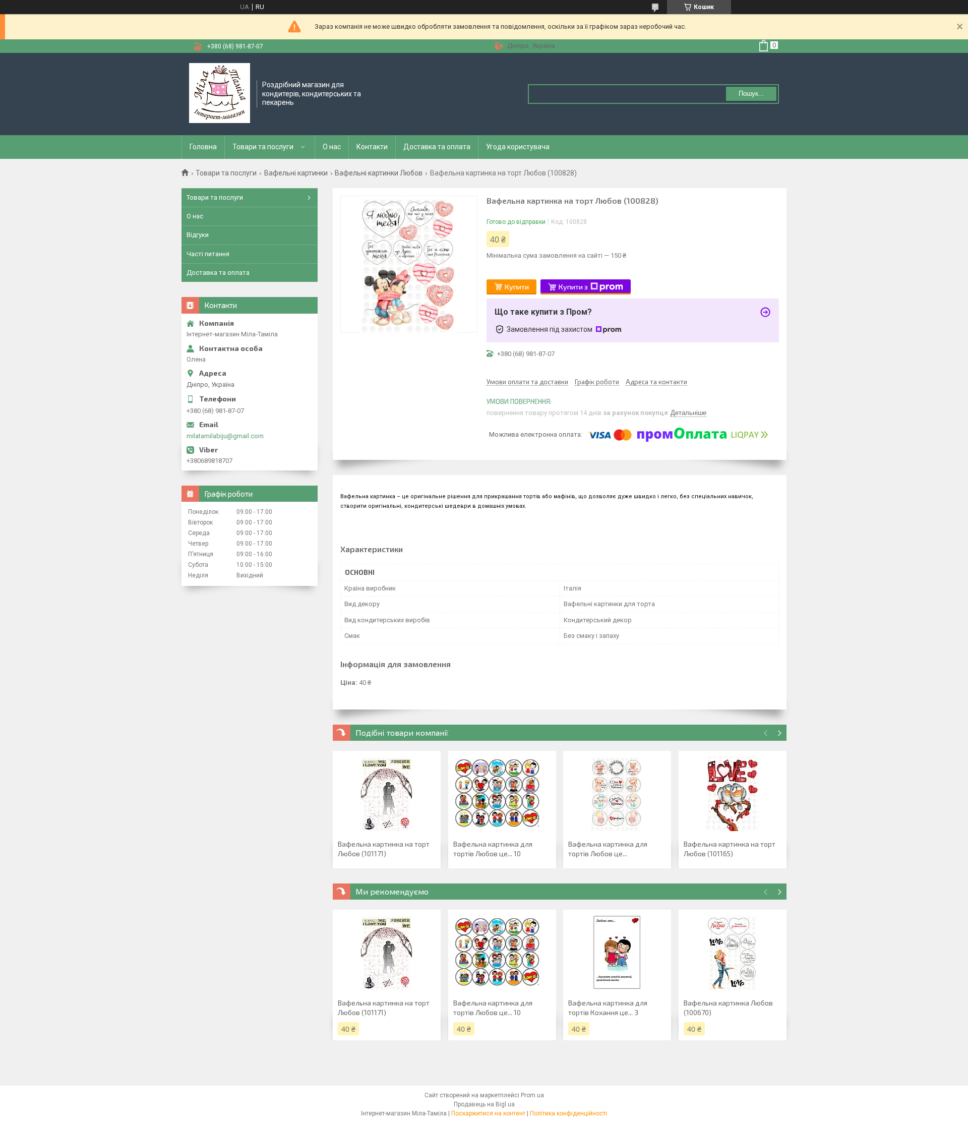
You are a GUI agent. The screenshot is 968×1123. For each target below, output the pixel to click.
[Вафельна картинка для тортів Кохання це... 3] (617, 952)
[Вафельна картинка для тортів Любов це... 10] (502, 794)
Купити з (573, 286)
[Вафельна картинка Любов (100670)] (732, 952)
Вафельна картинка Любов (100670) (728, 1007)
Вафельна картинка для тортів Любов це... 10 (492, 849)
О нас (332, 147)
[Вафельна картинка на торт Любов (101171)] (387, 794)
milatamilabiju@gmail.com (225, 436)
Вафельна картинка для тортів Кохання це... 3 (607, 1007)
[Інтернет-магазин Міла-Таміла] (219, 93)
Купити (517, 286)
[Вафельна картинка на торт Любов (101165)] (732, 794)
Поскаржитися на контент (488, 1113)
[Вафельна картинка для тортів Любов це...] (617, 794)
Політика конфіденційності (568, 1113)
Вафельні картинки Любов (378, 173)
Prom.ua (532, 1095)
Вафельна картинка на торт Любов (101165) (729, 849)
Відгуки (198, 235)
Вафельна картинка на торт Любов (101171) (384, 849)
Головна (203, 147)
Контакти (372, 147)
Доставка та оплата (436, 147)
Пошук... (751, 93)
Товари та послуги (262, 147)
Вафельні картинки (296, 173)
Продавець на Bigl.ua (484, 1104)
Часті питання (208, 254)
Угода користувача (518, 147)
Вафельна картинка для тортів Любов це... (607, 849)
